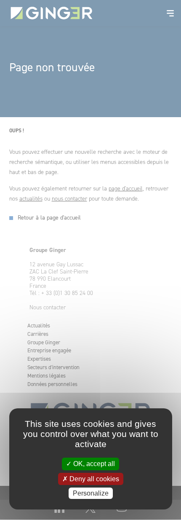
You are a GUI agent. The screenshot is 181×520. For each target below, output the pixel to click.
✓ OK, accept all (90, 463)
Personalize (91, 493)
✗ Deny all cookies (90, 478)
